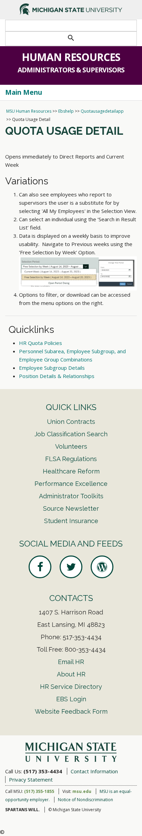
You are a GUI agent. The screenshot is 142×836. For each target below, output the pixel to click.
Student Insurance (71, 520)
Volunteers (71, 446)
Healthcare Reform (71, 471)
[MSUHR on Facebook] (40, 566)
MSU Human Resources (28, 111)
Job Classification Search (71, 434)
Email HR (71, 661)
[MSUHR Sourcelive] (102, 566)
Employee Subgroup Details (52, 367)
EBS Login (71, 699)
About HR (71, 674)
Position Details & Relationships (56, 376)
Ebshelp (66, 111)
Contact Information (94, 771)
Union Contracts (71, 421)
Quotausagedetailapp (102, 111)
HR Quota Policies (40, 342)
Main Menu (23, 92)
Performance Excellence (71, 483)
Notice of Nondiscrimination (85, 800)
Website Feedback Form (71, 711)
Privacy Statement (31, 779)
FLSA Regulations (71, 458)
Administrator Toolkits (71, 496)
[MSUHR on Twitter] (71, 566)
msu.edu (81, 791)
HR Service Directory (71, 686)
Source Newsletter (71, 508)
